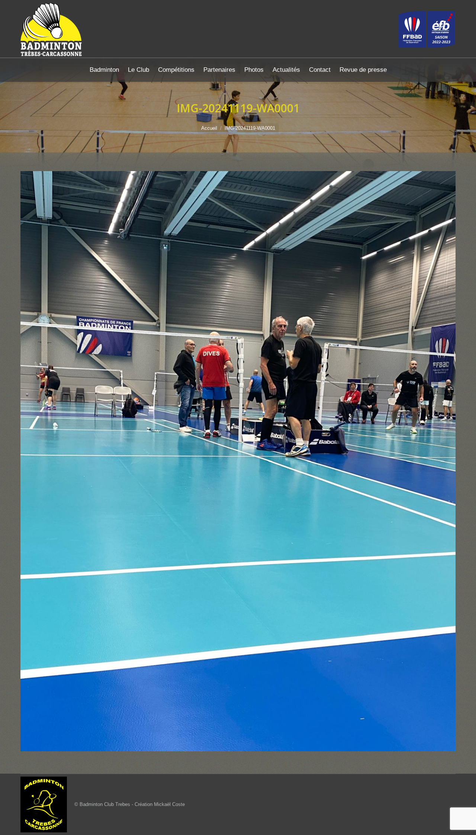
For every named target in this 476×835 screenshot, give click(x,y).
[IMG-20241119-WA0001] (238, 461)
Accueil (209, 128)
